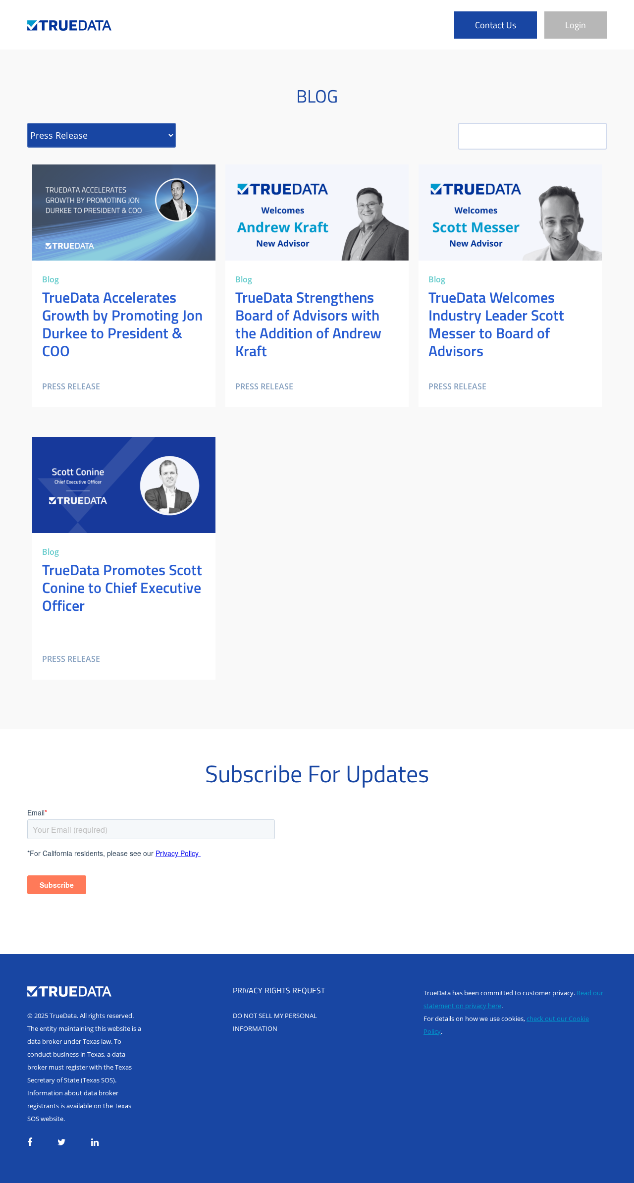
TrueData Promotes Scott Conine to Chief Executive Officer (109, 448)
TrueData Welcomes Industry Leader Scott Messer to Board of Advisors (498, 176)
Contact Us (495, 25)
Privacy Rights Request (279, 990)
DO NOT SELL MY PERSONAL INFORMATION (275, 1022)
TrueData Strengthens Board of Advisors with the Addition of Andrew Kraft (310, 176)
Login (575, 25)
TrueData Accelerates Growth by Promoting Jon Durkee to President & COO (121, 176)
